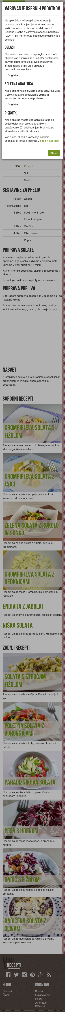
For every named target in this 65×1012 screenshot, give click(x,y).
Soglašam (14, 75)
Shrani (54, 153)
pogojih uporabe (49, 140)
